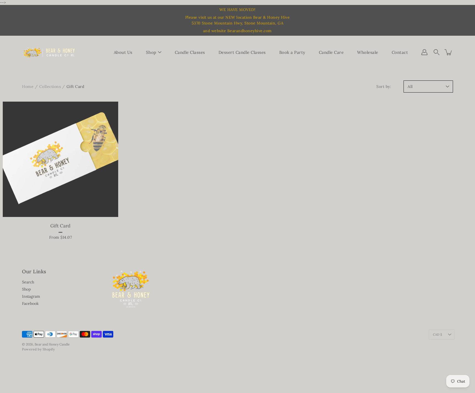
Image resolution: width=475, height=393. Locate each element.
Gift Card (60, 226)
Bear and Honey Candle (52, 344)
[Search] (436, 52)
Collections (50, 86)
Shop (151, 52)
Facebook (30, 303)
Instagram (31, 296)
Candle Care (331, 52)
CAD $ (437, 334)
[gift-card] (60, 159)
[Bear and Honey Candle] (49, 52)
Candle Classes (190, 52)
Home (28, 86)
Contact (400, 52)
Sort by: (383, 86)
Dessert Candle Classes (242, 52)
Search (28, 282)
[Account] (424, 52)
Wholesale (367, 52)
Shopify (49, 349)
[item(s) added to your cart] (448, 52)
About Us (123, 52)
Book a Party (292, 52)
